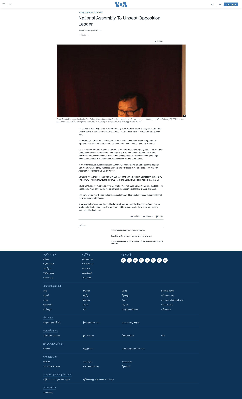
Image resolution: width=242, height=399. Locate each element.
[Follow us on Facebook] (123, 260)
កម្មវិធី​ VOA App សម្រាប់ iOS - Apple (56, 380)
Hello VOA (86, 268)
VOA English (88, 362)
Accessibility (127, 362)
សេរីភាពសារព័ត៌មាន (167, 296)
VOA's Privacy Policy (91, 366)
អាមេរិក (45, 300)
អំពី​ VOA (46, 349)
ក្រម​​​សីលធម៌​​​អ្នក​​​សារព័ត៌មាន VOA (133, 349)
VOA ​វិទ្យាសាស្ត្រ (48, 273)
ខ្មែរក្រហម (125, 305)
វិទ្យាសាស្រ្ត (125, 296)
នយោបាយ (86, 291)
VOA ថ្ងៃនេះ (47, 268)
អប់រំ (84, 309)
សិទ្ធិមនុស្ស (86, 300)
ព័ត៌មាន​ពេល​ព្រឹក (87, 259)
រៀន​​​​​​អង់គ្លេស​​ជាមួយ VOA (91, 323)
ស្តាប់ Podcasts (88, 336)
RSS (163, 336)
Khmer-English (167, 305)
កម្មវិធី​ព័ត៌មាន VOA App (51, 336)
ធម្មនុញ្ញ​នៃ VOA (88, 349)
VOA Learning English (130, 323)
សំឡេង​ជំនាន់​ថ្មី (87, 273)
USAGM (46, 362)
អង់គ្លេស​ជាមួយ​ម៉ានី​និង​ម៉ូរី (51, 323)
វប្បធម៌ (124, 300)
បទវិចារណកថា (166, 309)
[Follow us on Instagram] (141, 260)
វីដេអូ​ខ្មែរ (46, 259)
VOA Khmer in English (91, 12)
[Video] (220, 4)
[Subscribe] (165, 260)
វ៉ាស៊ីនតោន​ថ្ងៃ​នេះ (48, 264)
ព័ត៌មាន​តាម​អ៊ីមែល (128, 336)
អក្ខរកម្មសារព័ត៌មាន (167, 291)
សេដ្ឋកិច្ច (85, 296)
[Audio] (212, 4)
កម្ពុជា (45, 291)
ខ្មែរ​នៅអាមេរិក (48, 305)
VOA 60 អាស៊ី (48, 278)
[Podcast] (159, 260)
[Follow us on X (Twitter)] (129, 260)
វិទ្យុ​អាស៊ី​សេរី (126, 366)
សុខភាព (85, 305)
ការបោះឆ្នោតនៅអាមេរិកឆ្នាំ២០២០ (172, 300)
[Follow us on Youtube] (135, 260)
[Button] (158, 41)
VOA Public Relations (51, 366)
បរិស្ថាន (124, 291)
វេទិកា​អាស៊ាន (86, 278)
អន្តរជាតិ (46, 296)
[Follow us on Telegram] (147, 260)
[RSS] (153, 260)
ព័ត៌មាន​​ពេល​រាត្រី (87, 264)
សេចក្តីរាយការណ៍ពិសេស (130, 309)
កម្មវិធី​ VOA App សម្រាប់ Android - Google (98, 380)
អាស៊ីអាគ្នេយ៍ (47, 309)
